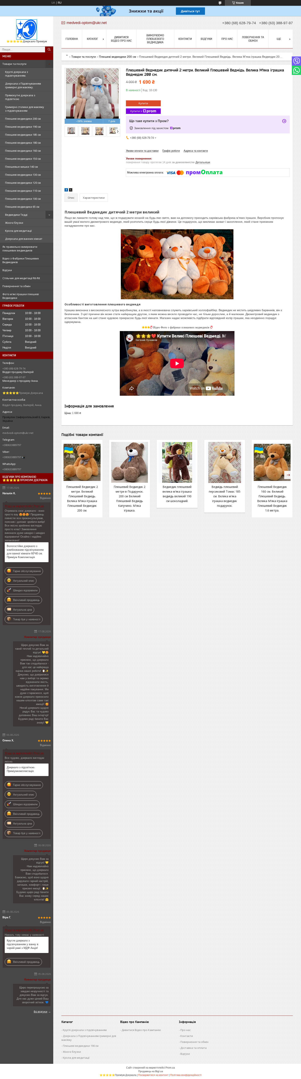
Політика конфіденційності (185, 1075)
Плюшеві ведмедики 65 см (22, 207)
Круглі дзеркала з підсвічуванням (85, 1030)
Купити (143, 103)
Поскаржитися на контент (153, 1075)
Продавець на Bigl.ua (150, 1071)
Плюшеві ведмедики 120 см (23, 183)
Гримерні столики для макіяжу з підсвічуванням (24, 108)
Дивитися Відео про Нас (121, 39)
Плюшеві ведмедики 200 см (23, 118)
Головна (72, 38)
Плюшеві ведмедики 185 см (23, 134)
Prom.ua (170, 1067)
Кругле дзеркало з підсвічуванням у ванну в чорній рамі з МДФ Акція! (22, 944)
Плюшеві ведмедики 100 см (23, 199)
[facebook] (66, 190)
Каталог (92, 38)
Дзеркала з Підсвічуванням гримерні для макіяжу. (23, 85)
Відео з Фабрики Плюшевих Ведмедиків (20, 260)
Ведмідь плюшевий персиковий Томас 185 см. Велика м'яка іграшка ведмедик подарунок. (224, 496)
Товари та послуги (14, 64)
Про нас (227, 38)
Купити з (136, 111)
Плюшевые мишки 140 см (21, 167)
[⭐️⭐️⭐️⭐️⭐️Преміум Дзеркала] (26, 29)
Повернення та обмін (16, 286)
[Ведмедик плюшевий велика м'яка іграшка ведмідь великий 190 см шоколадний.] (177, 462)
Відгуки (7, 270)
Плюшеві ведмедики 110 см (23, 191)
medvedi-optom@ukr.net (17, 433)
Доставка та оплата (193, 1048)
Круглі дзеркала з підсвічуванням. (16, 73)
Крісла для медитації (18, 231)
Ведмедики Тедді (16, 215)
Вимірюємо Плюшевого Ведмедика (155, 39)
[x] (70, 190)
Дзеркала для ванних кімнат (23, 239)
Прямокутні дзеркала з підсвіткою (20, 97)
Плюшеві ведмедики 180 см (23, 142)
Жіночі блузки (14, 223)
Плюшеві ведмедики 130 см (23, 175)
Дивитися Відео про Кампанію (141, 1030)
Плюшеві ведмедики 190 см (23, 126)
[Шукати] (49, 49)
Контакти (185, 38)
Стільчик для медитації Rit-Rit (21, 278)
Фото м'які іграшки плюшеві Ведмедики (20, 296)
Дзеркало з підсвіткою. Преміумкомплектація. (21, 769)
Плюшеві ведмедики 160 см (23, 151)
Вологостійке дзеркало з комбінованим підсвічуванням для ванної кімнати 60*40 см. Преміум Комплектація (25, 552)
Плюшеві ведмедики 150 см (23, 159)
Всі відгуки (40, 1011)
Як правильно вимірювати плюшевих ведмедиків (19, 248)
